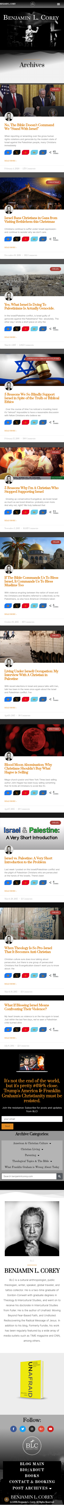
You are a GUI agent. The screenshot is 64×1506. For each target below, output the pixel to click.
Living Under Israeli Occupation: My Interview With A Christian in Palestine (31, 675)
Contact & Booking (32, 1482)
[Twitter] (22, 1429)
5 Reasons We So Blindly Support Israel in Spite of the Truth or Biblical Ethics (31, 398)
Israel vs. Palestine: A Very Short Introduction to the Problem (28, 860)
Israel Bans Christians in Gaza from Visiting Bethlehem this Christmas (30, 220)
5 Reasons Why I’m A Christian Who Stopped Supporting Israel (31, 490)
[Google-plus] (41, 1429)
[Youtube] (50, 1429)
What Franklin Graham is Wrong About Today (32, 1167)
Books (32, 1476)
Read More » (10, 161)
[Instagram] (32, 1429)
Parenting (30, 1155)
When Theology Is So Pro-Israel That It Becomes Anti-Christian (28, 950)
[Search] (59, 1176)
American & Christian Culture (30, 1143)
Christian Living (30, 1149)
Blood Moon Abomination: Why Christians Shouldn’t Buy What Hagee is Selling (28, 768)
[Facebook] (13, 1429)
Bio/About (32, 1470)
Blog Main (32, 1464)
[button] (58, 4)
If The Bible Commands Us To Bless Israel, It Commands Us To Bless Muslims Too (31, 581)
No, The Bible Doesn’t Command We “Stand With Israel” (29, 127)
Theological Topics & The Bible (30, 1161)
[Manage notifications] (6, 1499)
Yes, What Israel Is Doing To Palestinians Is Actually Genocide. (29, 307)
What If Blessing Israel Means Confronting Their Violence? (26, 1007)
